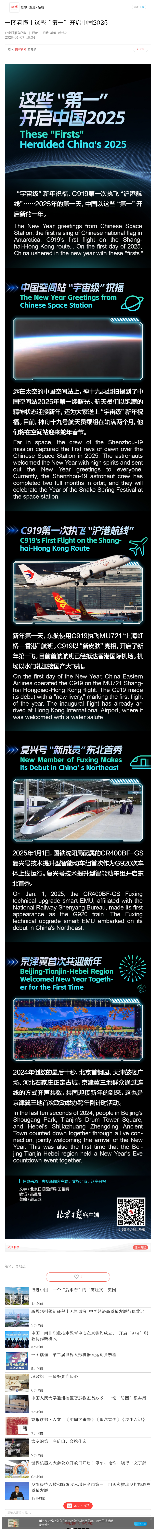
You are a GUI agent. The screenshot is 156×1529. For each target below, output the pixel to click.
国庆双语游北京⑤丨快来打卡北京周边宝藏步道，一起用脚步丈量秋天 (106, 1523)
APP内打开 (81, 1505)
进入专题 (140, 1247)
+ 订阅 (140, 49)
